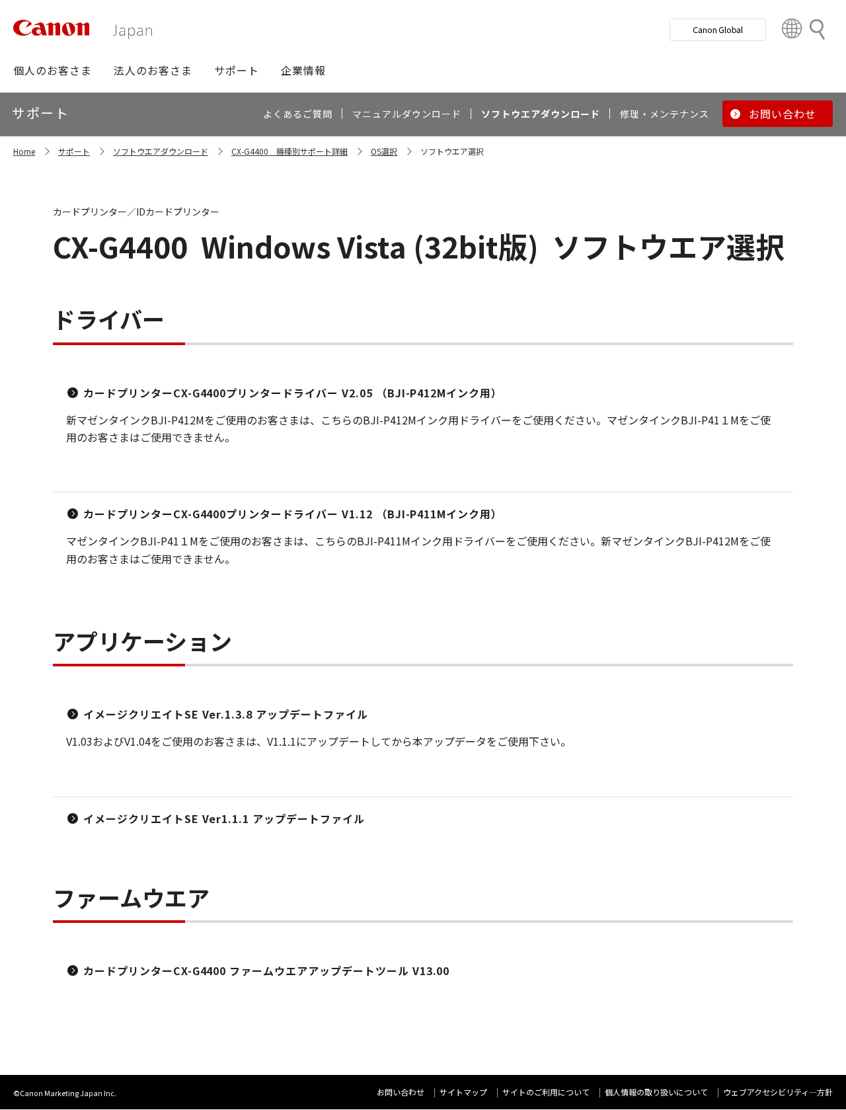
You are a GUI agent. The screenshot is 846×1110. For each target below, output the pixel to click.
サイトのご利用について (546, 1091)
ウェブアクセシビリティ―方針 (778, 1091)
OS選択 (384, 151)
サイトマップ (463, 1091)
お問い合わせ (400, 1091)
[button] (52, 70)
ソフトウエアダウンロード (160, 151)
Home (24, 151)
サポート (74, 151)
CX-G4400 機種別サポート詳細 (289, 151)
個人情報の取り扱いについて (656, 1091)
